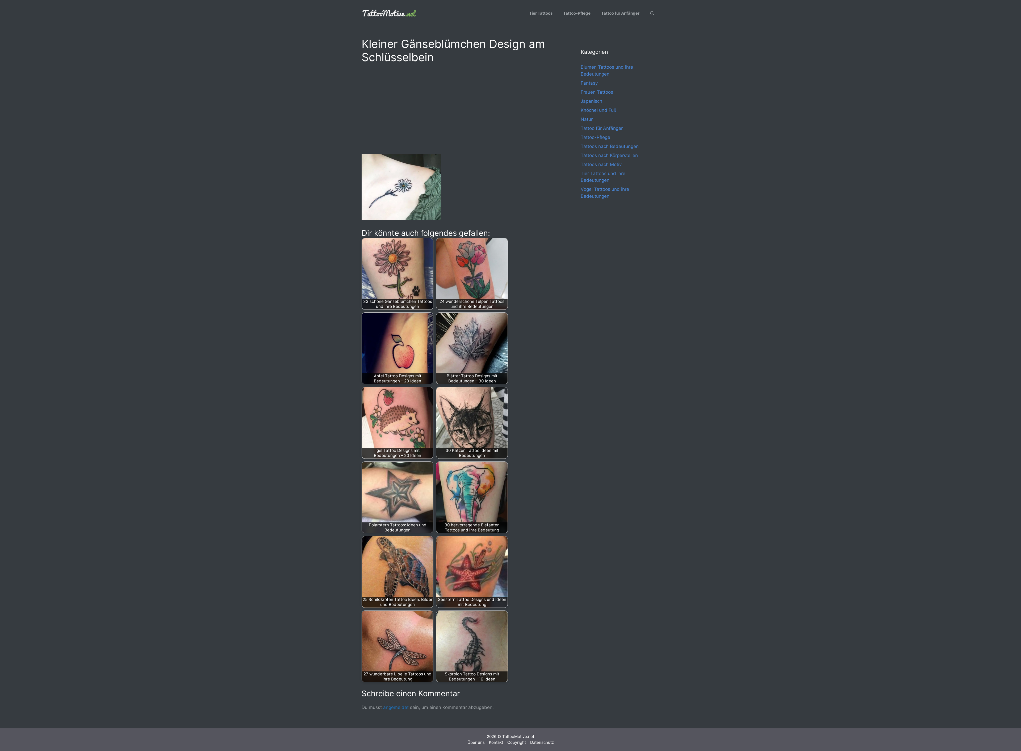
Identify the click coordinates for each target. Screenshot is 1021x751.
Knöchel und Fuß (598, 110)
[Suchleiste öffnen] (652, 13)
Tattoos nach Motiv (601, 164)
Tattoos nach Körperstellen (609, 155)
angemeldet (396, 707)
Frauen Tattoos (597, 92)
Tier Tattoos (541, 13)
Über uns (476, 742)
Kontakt (496, 742)
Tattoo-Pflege (577, 13)
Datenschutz (542, 742)
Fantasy (589, 83)
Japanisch (591, 101)
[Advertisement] (460, 108)
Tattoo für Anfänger (620, 13)
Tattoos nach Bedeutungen (610, 146)
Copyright (516, 742)
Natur (587, 119)
